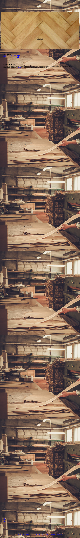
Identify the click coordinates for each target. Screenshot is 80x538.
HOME (24, 9)
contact (19, 67)
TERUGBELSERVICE (50, 534)
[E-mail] (4, 518)
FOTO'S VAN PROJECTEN (44, 9)
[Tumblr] (4, 525)
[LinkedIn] (4, 523)
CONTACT (54, 9)
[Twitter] (4, 521)
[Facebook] (4, 519)
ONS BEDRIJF (32, 9)
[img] (40, 30)
